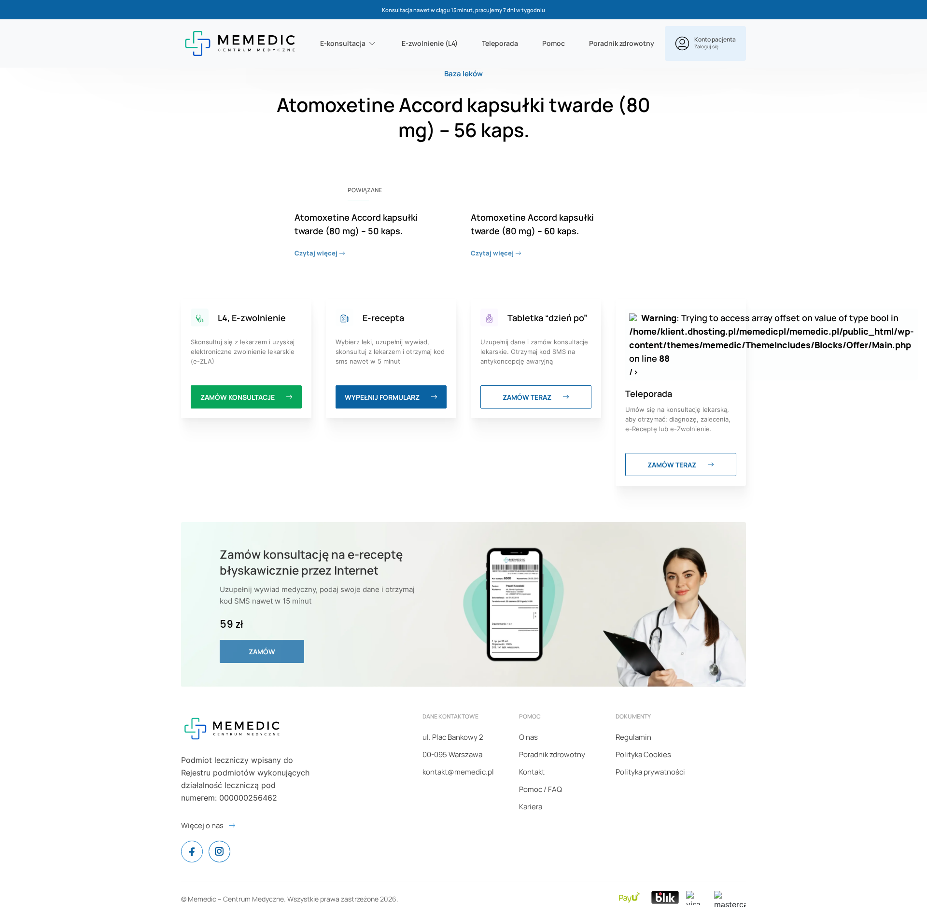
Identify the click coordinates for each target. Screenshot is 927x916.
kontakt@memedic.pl (458, 772)
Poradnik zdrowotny (621, 43)
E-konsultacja (342, 43)
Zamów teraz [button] (528, 397)
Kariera (530, 807)
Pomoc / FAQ (540, 789)
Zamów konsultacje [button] (238, 397)
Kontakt (532, 772)
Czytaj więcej (317, 253)
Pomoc (553, 43)
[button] (705, 43)
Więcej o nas (202, 825)
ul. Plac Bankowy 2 (452, 737)
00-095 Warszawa (452, 754)
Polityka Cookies (643, 754)
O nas (528, 737)
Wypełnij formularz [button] (383, 397)
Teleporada (500, 43)
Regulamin (633, 737)
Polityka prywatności (650, 772)
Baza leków (463, 74)
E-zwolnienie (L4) (430, 43)
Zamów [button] (262, 651)
